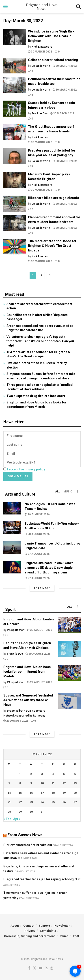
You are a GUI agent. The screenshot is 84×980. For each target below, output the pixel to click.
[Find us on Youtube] (40, 968)
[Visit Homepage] (42, 6)
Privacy (29, 930)
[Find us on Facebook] (29, 968)
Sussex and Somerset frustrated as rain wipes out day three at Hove (28, 700)
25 (53, 802)
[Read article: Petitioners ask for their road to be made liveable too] (14, 85)
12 (64, 783)
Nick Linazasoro (42, 46)
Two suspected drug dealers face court (35, 396)
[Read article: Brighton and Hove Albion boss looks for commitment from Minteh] (69, 673)
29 (20, 811)
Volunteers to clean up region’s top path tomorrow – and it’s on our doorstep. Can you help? (40, 341)
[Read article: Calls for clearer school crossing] (14, 66)
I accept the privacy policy (26, 469)
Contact (28, 925)
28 (9, 811)
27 (75, 802)
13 (75, 783)
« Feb (7, 819)
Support (44, 925)
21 (9, 802)
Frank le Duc (39, 113)
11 (53, 783)
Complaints (48, 930)
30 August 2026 (40, 630)
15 (20, 792)
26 (64, 802)
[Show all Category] (77, 492)
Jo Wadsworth (41, 65)
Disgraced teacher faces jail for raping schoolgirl (40, 879)
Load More (42, 588)
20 (75, 792)
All (57, 491)
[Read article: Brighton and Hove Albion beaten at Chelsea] (69, 625)
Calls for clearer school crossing (53, 60)
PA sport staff (15, 630)
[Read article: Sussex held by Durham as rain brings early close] (14, 109)
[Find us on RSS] (46, 968)
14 (9, 792)
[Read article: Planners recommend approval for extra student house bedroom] (14, 223)
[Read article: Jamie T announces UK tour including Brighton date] (12, 547)
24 (42, 802)
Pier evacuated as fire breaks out (27, 845)
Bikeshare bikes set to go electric (53, 198)
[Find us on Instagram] (51, 968)
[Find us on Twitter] (34, 968)
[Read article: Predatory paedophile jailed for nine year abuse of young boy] (14, 156)
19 (64, 792)
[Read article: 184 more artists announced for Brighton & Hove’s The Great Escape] (14, 247)
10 (42, 783)
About (15, 925)
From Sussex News (24, 834)
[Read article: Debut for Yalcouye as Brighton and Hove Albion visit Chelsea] (69, 649)
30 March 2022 (41, 51)
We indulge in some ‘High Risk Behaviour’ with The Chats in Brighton (51, 36)
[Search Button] (78, 6)
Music (67, 491)
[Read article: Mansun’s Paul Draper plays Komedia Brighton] (14, 180)
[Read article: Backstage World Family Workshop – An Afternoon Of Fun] (12, 527)
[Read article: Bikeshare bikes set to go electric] (14, 204)
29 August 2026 (38, 514)
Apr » (17, 819)
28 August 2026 (38, 534)
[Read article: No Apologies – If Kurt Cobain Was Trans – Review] (12, 508)
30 (31, 811)
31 (42, 811)
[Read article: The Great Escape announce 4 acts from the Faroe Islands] (14, 132)
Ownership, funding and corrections (29, 936)
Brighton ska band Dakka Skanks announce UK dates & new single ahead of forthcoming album (49, 567)
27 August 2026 (38, 553)
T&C (76, 936)
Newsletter (62, 925)
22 (20, 802)
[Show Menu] (5, 6)
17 (42, 792)
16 (31, 792)
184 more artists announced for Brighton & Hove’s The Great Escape (52, 245)
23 (31, 802)
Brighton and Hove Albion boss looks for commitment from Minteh (26, 671)
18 (53, 792)
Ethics (64, 936)
